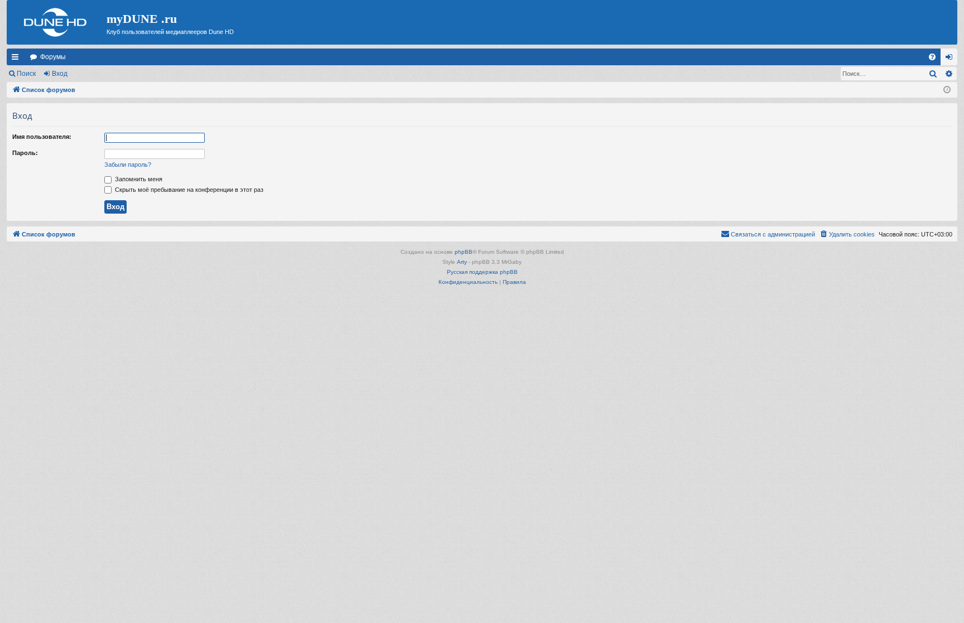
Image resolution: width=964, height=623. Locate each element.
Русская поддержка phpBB (482, 272)
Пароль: (25, 152)
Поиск (26, 74)
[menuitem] (932, 57)
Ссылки (17, 59)
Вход (60, 74)
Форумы (53, 57)
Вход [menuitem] (951, 59)
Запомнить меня (137, 179)
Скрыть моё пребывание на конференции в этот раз (188, 189)
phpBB (464, 252)
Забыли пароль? (127, 164)
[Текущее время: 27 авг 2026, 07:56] (947, 90)
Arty (462, 262)
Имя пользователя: (41, 136)
